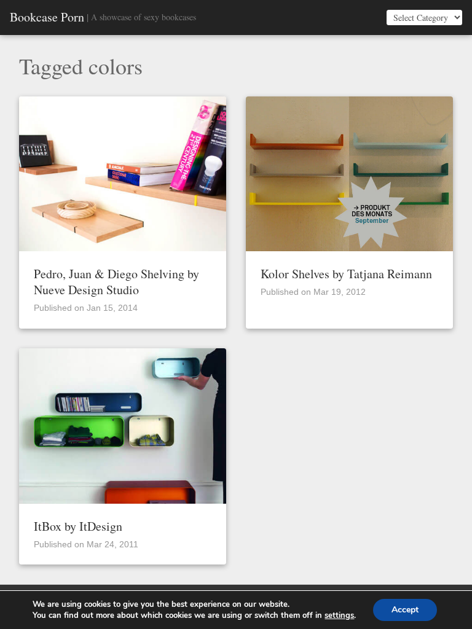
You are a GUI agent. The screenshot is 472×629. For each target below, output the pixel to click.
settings (339, 615)
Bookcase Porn (47, 17)
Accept (405, 609)
